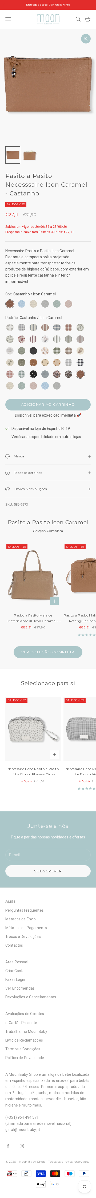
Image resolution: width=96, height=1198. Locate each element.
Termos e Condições (23, 1049)
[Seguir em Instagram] (22, 1146)
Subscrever (48, 871)
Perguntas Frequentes (24, 910)
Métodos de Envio (20, 919)
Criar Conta (15, 971)
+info (66, 4)
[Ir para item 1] (12, 155)
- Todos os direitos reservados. (68, 1162)
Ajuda (10, 901)
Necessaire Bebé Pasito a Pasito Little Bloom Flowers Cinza (33, 771)
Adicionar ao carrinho (48, 404)
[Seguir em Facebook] (8, 1146)
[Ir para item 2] (29, 155)
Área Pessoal (16, 962)
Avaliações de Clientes (24, 1014)
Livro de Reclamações (24, 1040)
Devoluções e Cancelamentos (30, 997)
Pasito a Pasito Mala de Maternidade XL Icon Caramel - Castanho (33, 618)
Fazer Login (15, 979)
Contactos (14, 945)
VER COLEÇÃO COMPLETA (48, 652)
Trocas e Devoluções (23, 936)
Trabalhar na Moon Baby (26, 1031)
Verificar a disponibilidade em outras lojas (46, 437)
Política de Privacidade (24, 1058)
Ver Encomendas (20, 988)
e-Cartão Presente (21, 1023)
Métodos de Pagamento (26, 928)
